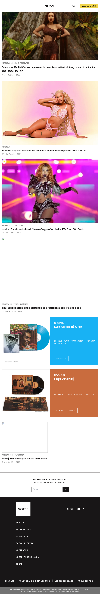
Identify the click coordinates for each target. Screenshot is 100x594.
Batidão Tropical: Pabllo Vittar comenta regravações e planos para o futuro (44, 150)
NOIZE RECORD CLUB (27, 557)
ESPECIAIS (22, 536)
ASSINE (60, 358)
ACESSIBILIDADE (64, 581)
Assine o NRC (89, 6)
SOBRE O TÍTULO (64, 410)
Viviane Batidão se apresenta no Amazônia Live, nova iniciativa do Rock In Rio (49, 69)
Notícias (6, 63)
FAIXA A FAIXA (24, 543)
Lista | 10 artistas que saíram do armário (24, 458)
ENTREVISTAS (23, 529)
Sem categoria (17, 455)
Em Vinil (14, 304)
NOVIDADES (22, 550)
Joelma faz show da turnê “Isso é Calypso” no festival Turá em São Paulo (43, 229)
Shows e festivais (20, 63)
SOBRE (19, 564)
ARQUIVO (20, 522)
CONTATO (10, 581)
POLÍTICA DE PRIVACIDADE (34, 581)
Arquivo (5, 304)
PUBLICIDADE (85, 581)
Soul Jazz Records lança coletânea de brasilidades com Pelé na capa (41, 307)
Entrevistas (8, 225)
